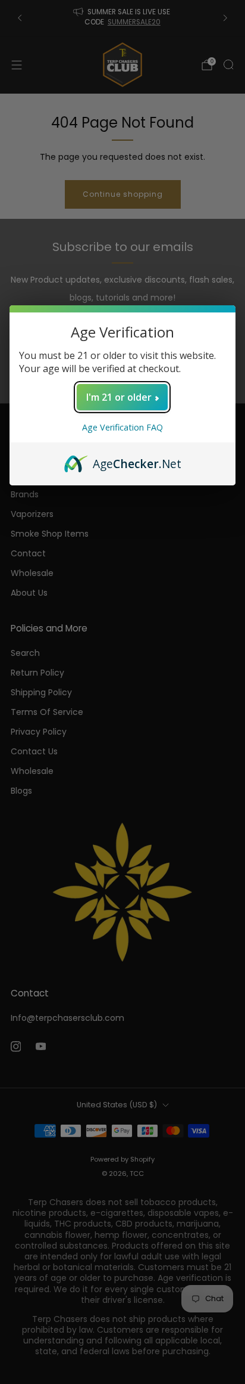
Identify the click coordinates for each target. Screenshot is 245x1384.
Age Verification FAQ (122, 427)
